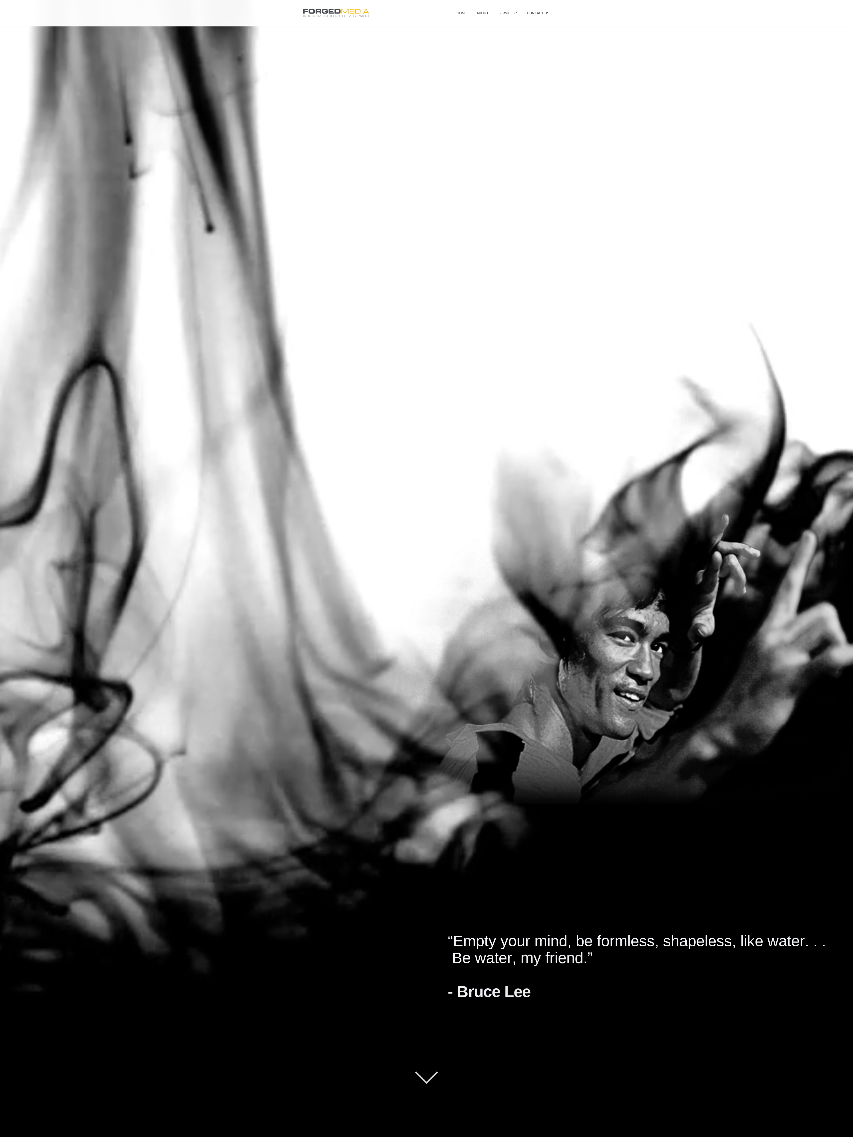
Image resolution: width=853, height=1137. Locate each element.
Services (506, 13)
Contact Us (538, 13)
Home (462, 13)
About (482, 13)
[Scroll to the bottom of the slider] (426, 1072)
